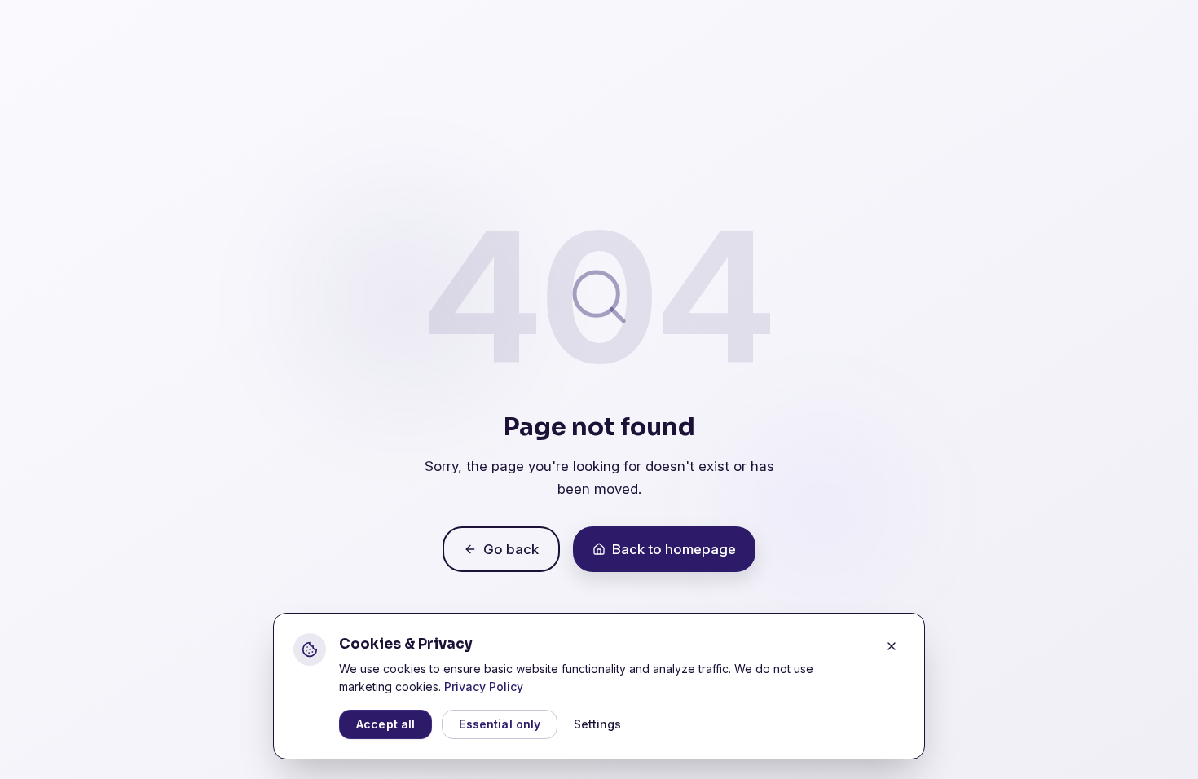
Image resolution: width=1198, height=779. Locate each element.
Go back (511, 549)
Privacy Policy (483, 686)
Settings (597, 724)
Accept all (385, 724)
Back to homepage (674, 549)
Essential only (499, 724)
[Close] (892, 646)
